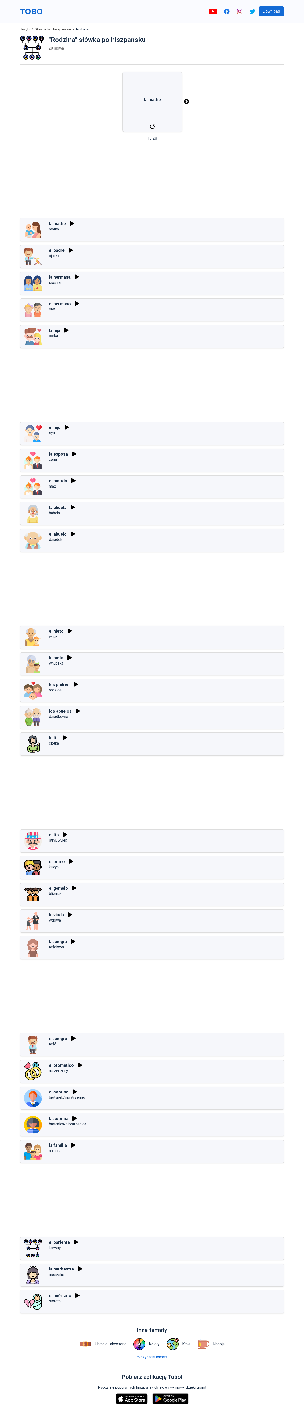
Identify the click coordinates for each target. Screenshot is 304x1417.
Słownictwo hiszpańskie (53, 29)
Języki (25, 29)
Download (271, 11)
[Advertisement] (152, 181)
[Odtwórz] (72, 223)
